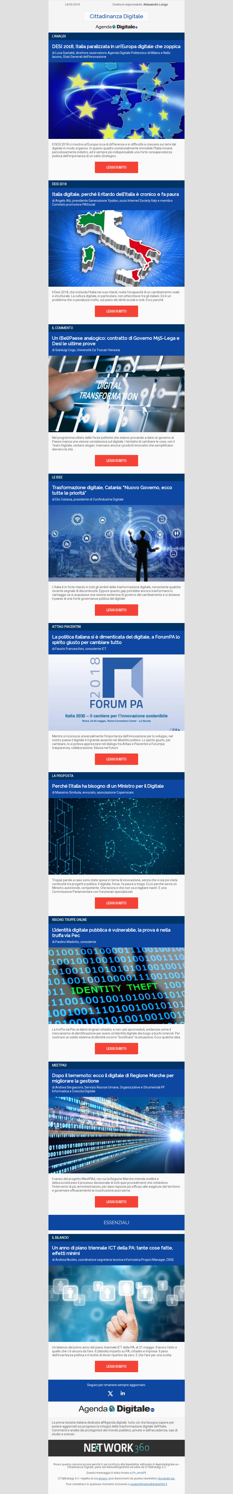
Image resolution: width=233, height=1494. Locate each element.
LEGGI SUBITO (116, 167)
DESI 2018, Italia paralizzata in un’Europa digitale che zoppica (116, 46)
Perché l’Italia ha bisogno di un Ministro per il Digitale (108, 786)
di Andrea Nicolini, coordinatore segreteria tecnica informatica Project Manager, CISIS (113, 1260)
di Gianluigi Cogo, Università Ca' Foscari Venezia (86, 350)
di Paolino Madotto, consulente (74, 942)
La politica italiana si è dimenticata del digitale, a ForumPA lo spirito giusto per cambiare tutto (116, 639)
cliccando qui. (166, 1478)
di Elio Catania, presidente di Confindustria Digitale (88, 499)
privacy (103, 1478)
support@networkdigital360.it (148, 1484)
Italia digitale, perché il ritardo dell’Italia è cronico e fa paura (115, 194)
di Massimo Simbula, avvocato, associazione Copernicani (93, 792)
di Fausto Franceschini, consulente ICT (79, 649)
